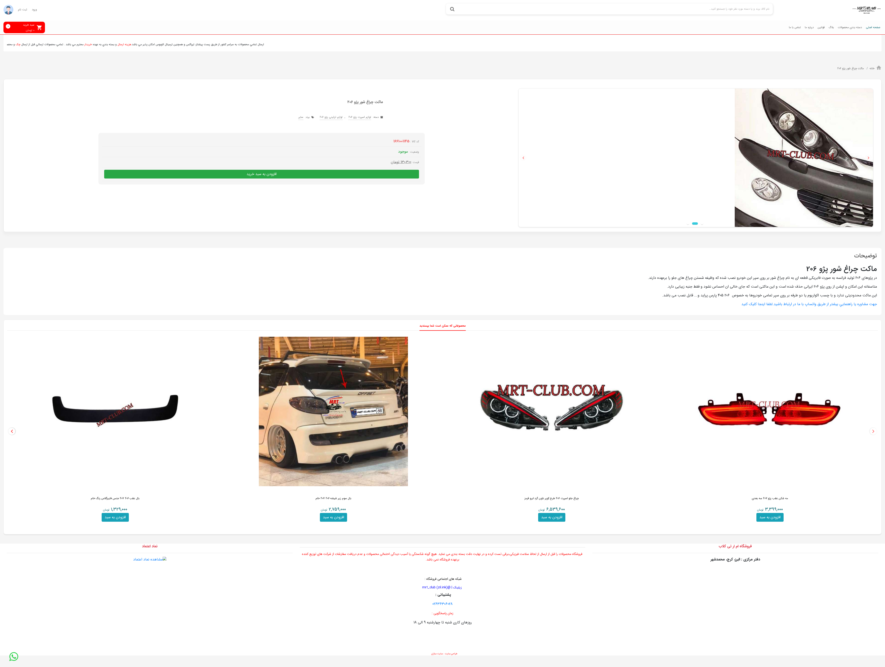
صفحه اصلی (873, 27)
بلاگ (831, 27)
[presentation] (873, 431)
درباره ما (809, 27)
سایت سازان (437, 653)
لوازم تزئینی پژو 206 (331, 117)
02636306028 (442, 604)
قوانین (821, 27)
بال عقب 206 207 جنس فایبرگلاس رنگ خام (115, 498)
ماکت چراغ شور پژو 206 (851, 68)
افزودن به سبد (770, 517)
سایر (300, 117)
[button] (523, 157)
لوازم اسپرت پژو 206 (359, 117)
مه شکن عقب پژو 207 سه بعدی (770, 498)
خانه (872, 68)
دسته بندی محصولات (850, 27)
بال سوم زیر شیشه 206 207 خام (333, 498)
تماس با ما (795, 27)
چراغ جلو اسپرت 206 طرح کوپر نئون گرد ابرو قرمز (552, 498)
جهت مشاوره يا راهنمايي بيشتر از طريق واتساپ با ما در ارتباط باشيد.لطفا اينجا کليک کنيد (809, 304)
